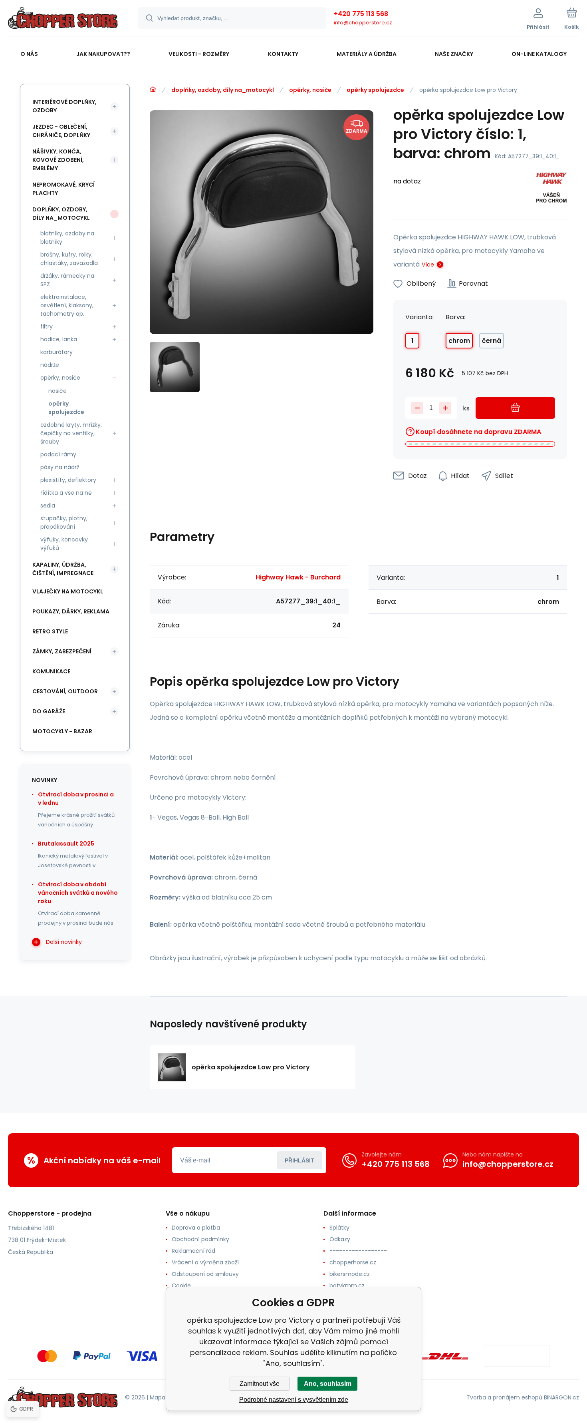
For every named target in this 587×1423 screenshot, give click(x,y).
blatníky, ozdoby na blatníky (67, 237)
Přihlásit (299, 1160)
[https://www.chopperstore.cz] (153, 89)
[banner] (63, 19)
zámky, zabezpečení (61, 651)
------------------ (358, 1251)
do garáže (48, 711)
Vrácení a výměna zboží (205, 1262)
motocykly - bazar (62, 731)
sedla (47, 505)
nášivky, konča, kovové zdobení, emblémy (58, 159)
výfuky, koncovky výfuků (64, 543)
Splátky (339, 1228)
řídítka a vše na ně (66, 493)
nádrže (49, 365)
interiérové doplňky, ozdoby (64, 106)
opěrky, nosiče (310, 90)
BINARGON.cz (561, 1397)
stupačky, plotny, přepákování (63, 522)
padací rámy (58, 454)
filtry (46, 326)
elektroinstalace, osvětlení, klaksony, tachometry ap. (66, 305)
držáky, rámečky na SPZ (67, 280)
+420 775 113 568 (361, 13)
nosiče (57, 391)
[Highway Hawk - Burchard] (551, 189)
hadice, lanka (58, 339)
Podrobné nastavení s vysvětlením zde (293, 1399)
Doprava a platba (196, 1228)
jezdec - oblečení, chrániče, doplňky (61, 131)
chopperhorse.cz (352, 1262)
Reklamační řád (193, 1251)
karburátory (56, 352)
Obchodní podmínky (200, 1239)
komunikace (51, 671)
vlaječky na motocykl (67, 591)
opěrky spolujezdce (375, 90)
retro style (50, 631)
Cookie (181, 1286)
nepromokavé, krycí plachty (63, 189)
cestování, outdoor (65, 691)
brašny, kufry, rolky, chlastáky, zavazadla (69, 259)
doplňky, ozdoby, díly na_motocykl (222, 90)
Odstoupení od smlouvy (205, 1274)
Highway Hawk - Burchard (298, 577)
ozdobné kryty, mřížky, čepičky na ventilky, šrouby (71, 433)
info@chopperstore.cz (363, 22)
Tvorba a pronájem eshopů (504, 1397)
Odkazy (339, 1239)
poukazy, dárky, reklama (70, 611)
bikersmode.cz (349, 1274)
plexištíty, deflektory (68, 480)
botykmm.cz (347, 1286)
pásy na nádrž (59, 467)
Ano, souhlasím (327, 1383)
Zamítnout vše (260, 1383)
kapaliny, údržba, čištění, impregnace (62, 569)
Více (428, 265)
